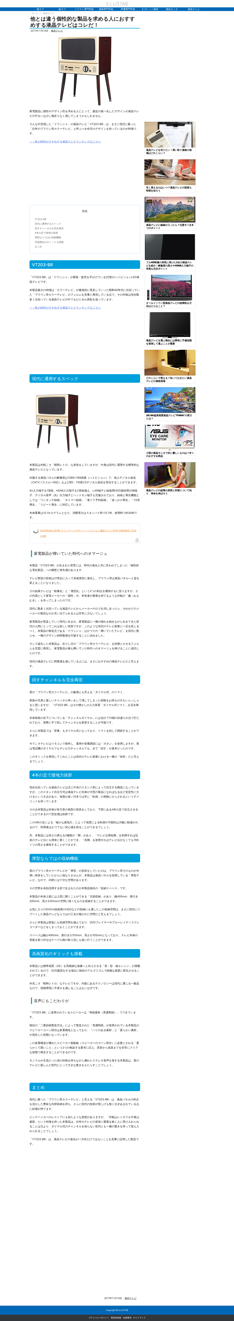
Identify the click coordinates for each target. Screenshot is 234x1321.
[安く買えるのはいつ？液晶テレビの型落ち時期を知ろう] (169, 171)
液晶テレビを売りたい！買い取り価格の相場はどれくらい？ (169, 151)
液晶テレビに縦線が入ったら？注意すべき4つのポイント (169, 226)
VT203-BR (40, 219)
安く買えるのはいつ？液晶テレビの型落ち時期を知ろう (169, 189)
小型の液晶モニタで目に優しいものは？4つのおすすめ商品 (169, 454)
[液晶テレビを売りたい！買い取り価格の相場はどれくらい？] (169, 134)
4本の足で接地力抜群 (46, 232)
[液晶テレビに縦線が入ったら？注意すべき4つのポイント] (169, 209)
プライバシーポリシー (99, 1317)
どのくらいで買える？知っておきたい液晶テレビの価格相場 (169, 379)
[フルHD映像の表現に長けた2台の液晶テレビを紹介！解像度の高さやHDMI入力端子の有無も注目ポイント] (169, 246)
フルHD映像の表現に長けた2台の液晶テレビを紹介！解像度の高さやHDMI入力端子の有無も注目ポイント (169, 265)
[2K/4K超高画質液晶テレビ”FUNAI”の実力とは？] (169, 399)
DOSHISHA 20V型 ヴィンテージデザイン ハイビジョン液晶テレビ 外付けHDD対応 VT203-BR (88, 533)
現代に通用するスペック (48, 223)
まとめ (38, 246)
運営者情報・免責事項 (121, 1317)
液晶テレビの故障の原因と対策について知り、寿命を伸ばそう (169, 492)
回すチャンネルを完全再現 (49, 228)
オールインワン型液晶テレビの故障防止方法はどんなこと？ (169, 304)
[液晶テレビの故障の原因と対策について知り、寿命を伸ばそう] (169, 474)
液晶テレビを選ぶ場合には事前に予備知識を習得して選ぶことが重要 (169, 342)
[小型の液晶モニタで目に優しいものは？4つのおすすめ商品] (169, 437)
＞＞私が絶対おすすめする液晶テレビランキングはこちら (65, 141)
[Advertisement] (84, 173)
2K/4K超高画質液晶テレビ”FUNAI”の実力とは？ (169, 417)
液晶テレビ (48, 13)
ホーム (35, 13)
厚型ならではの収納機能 (48, 237)
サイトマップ (139, 1317)
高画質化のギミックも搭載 (49, 242)
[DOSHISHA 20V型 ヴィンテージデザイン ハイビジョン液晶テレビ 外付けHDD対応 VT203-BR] (84, 70)
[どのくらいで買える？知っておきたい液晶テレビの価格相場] (169, 362)
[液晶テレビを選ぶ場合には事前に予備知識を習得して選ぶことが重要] (169, 324)
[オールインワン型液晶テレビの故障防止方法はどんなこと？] (169, 287)
